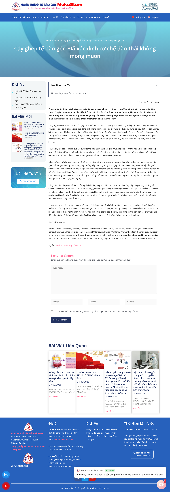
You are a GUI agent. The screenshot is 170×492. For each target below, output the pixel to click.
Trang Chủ (16, 17)
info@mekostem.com (63, 439)
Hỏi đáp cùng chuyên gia (64, 17)
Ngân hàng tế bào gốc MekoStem (27, 433)
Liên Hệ (105, 17)
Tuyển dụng (94, 17)
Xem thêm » (53, 396)
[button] (156, 85)
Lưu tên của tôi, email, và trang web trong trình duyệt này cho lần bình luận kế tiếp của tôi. (97, 311)
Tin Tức (81, 17)
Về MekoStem (29, 17)
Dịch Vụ (44, 17)
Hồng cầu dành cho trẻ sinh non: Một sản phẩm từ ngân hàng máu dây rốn (34, 124)
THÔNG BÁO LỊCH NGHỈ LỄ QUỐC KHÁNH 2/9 (34, 134)
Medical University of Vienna (68, 245)
